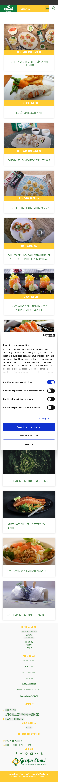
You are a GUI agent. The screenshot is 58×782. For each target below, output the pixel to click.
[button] (47, 8)
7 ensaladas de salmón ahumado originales (26, 571)
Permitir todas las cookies (29, 427)
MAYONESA (29, 642)
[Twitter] (21, 753)
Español (25, 8)
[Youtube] (36, 753)
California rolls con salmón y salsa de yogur (29, 160)
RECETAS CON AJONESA (29, 673)
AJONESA (29, 645)
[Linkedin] (31, 753)
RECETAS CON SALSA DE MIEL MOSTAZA (29, 689)
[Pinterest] (42, 753)
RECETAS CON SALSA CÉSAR (29, 696)
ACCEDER (29, 728)
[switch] (51, 390)
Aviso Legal (14, 774)
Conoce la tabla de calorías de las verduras (27, 481)
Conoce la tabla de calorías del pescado (25, 615)
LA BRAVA (29, 635)
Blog (46, 774)
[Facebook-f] (16, 753)
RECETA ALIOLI (29, 667)
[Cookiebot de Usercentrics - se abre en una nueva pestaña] (43, 335)
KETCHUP (29, 648)
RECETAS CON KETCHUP (29, 684)
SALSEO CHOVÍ (29, 679)
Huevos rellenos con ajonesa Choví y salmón (29, 208)
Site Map (39, 774)
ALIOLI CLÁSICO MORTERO (29, 632)
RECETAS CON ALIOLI (29, 661)
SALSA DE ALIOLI (29, 638)
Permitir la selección (29, 435)
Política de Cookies (27, 774)
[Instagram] (26, 753)
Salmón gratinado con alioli (29, 113)
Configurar (44, 418)
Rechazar (29, 444)
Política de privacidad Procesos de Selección (29, 777)
